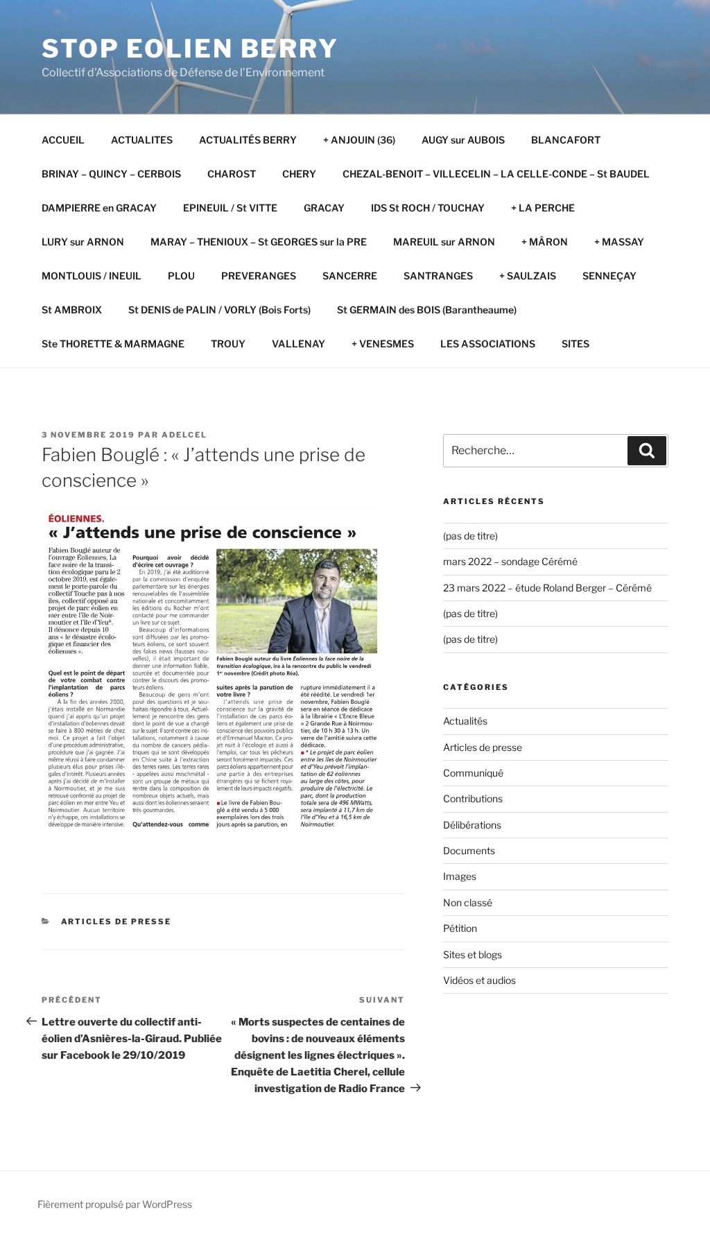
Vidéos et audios (479, 980)
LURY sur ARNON (83, 242)
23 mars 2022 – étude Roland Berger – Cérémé (547, 588)
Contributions (473, 798)
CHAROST (231, 174)
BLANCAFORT (565, 140)
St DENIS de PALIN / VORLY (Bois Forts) (219, 309)
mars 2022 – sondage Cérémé (510, 561)
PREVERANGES (258, 276)
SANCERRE (349, 276)
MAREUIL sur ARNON (444, 242)
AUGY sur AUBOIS (463, 140)
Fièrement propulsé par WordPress (114, 1204)
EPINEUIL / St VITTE (230, 208)
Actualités (465, 721)
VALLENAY (298, 343)
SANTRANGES (438, 276)
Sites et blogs (472, 954)
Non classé (467, 902)
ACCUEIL (63, 140)
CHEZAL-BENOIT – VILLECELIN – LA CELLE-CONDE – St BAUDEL (496, 174)
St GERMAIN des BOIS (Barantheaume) (427, 309)
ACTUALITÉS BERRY (248, 140)
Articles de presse (116, 921)
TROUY (228, 343)
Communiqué (473, 773)
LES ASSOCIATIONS (487, 343)
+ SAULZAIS (527, 276)
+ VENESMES (383, 343)
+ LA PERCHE (543, 208)
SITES (575, 343)
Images (459, 876)
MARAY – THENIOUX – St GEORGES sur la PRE (258, 242)
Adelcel (184, 435)
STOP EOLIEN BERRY (190, 48)
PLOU (181, 276)
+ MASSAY (619, 242)
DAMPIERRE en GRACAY (99, 208)
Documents (469, 850)
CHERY (299, 174)
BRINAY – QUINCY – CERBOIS (111, 174)
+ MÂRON (544, 242)
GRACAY (324, 208)
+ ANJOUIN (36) (359, 140)
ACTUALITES (142, 140)
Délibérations (472, 825)
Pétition (460, 928)
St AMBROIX (72, 309)
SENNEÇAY (609, 276)
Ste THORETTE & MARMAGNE (113, 343)
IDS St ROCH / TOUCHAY (428, 208)
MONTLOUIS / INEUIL (91, 276)
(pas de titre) (470, 536)
